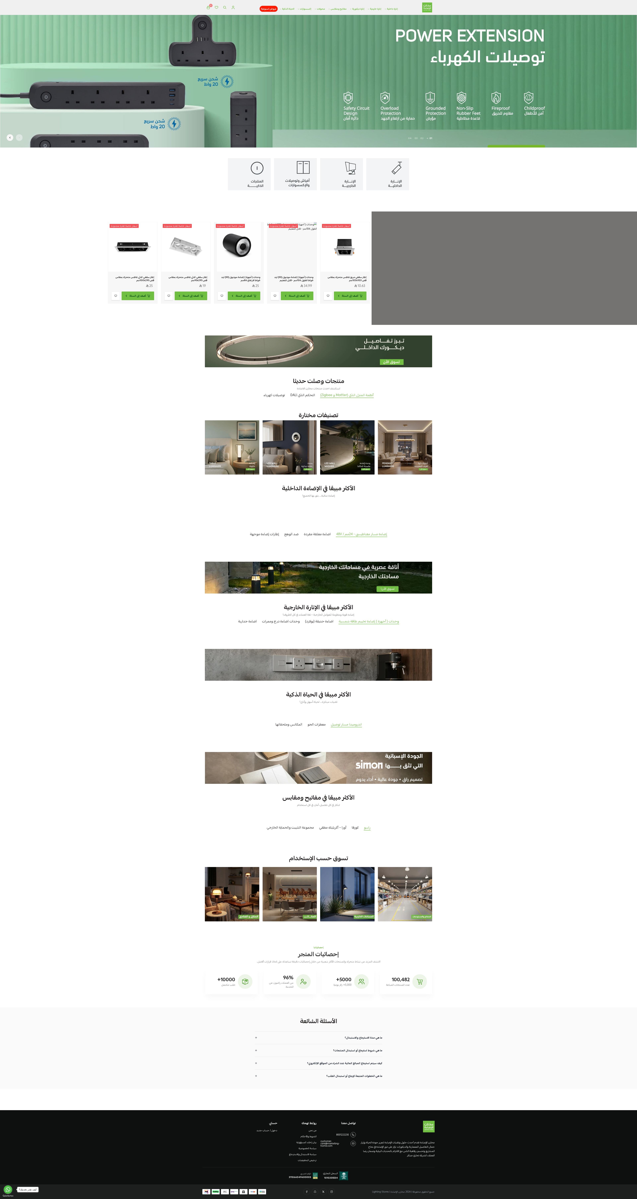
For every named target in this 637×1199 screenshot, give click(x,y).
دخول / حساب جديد (266, 1130)
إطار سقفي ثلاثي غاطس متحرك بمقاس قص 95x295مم (188, 279)
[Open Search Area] (224, 7)
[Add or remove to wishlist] (328, 296)
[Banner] (405, 447)
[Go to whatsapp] (8, 1189)
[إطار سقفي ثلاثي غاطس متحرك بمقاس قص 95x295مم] (186, 247)
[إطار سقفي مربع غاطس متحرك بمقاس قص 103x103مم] (345, 247)
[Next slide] (10, 137)
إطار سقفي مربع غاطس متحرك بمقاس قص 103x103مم (347, 279)
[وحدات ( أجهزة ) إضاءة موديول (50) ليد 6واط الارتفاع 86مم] (239, 247)
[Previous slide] (19, 137)
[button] (430, 138)
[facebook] (306, 1191)
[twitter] (323, 1191)
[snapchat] (315, 1191)
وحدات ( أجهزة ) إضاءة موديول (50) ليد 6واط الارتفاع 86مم (240, 279)
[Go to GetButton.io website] (8, 1196)
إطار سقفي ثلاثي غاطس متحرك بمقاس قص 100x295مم (134, 279)
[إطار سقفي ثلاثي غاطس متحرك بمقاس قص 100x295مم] (132, 247)
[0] (208, 7)
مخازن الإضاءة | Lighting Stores (388, 1192)
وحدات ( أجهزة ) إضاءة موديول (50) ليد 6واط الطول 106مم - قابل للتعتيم (293, 279)
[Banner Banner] (318, 351)
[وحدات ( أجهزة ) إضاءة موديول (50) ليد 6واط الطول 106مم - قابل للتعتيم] (292, 247)
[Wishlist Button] (216, 7)
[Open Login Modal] (233, 7)
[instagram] (331, 1191)
